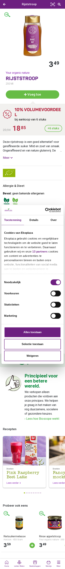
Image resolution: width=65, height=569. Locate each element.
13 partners (40, 251)
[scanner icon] (53, 4)
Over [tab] (54, 219)
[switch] (56, 293)
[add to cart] (32, 545)
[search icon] (59, 4)
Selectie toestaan (33, 344)
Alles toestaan (32, 332)
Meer (6, 157)
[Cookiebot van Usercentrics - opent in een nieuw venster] (46, 210)
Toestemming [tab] (12, 219)
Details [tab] (33, 219)
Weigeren (33, 355)
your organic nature (18, 72)
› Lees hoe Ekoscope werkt (42, 418)
